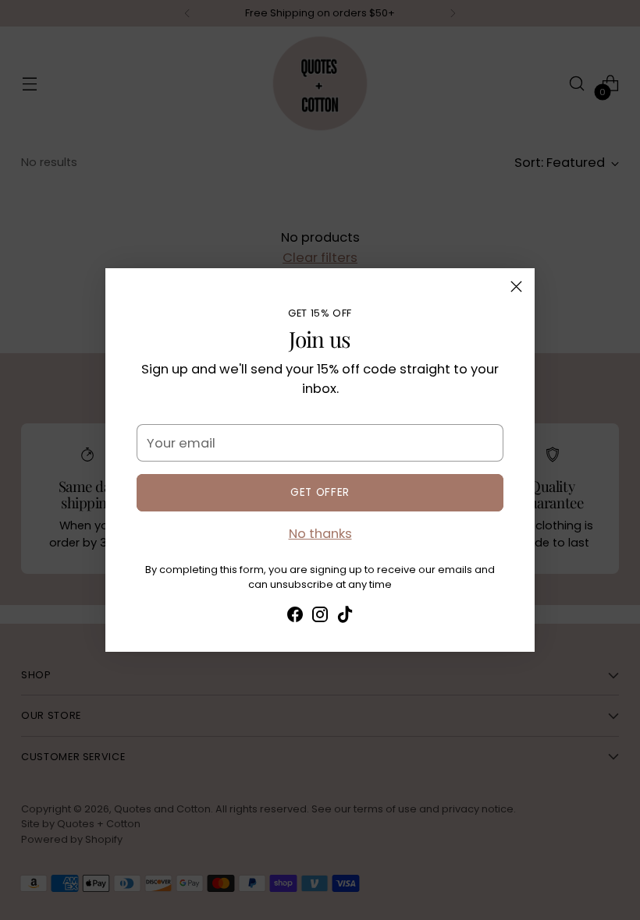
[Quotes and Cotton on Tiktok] (345, 617)
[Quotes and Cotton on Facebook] (295, 617)
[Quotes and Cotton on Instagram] (320, 617)
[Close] (516, 286)
